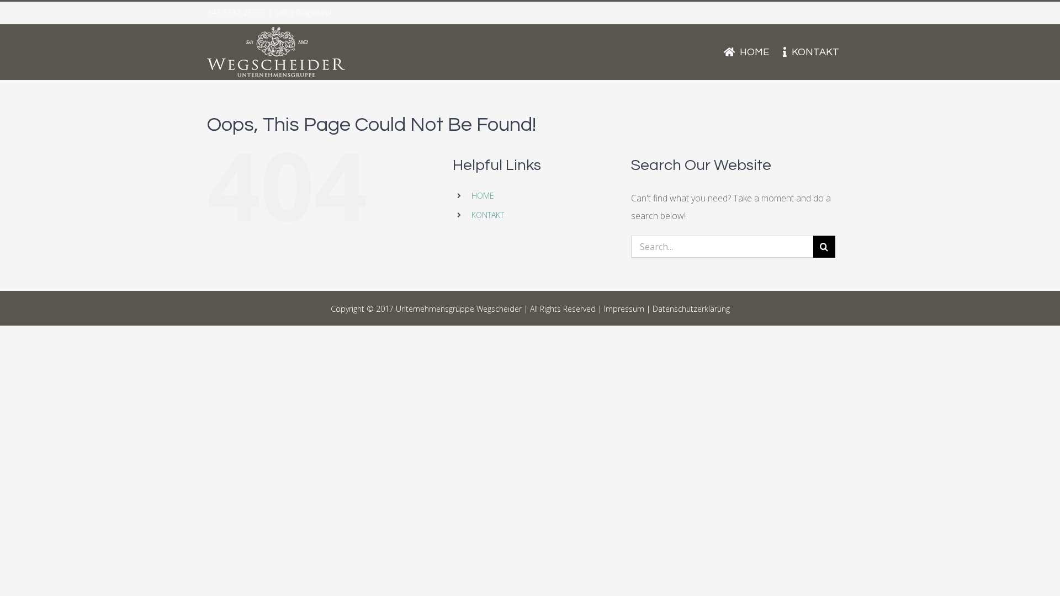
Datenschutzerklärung (691, 309)
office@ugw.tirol (303, 12)
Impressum (624, 309)
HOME (482, 195)
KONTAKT (487, 215)
